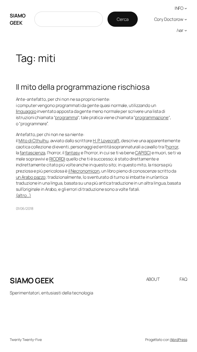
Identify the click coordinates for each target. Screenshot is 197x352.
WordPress (178, 339)
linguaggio (26, 111)
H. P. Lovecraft (106, 140)
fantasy (72, 153)
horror (172, 147)
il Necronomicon (84, 171)
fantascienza (32, 153)
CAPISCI (143, 153)
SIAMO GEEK (18, 19)
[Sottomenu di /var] (185, 30)
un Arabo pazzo (31, 177)
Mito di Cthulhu (33, 140)
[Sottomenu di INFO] (185, 8)
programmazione (152, 117)
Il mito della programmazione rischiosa (83, 87)
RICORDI (57, 159)
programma (66, 117)
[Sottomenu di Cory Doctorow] (185, 19)
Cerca (123, 19)
